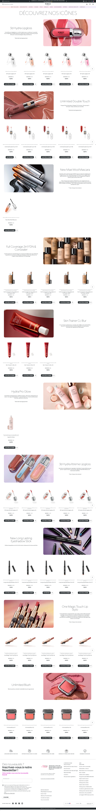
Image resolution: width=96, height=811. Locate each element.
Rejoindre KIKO (67, 772)
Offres (65, 7)
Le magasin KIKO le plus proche (86, 794)
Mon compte (82, 772)
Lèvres (31, 7)
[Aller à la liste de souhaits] (90, 4)
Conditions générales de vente (86, 788)
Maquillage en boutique (46, 791)
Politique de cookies (83, 782)
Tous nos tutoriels (45, 799)
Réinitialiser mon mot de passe (86, 770)
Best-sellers (14, 7)
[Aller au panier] (93, 4)
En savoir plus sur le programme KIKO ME (47, 778)
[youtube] (22, 803)
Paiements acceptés (83, 780)
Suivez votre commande (84, 766)
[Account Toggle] (87, 4)
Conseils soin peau (45, 797)
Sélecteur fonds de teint (46, 795)
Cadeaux (82, 7)
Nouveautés (23, 7)
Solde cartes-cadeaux (84, 774)
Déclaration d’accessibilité (85, 792)
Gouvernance (67, 768)
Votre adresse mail (6, 778)
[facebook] (16, 803)
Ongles (46, 7)
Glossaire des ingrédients (69, 776)
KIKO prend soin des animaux (70, 766)
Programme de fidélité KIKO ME (86, 776)
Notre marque (67, 764)
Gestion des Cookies (84, 784)
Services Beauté (73, 7)
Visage (36, 7)
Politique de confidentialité (9, 793)
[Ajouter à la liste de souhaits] (17, 84)
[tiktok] (19, 803)
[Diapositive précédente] (29, 1)
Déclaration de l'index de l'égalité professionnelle (75, 770)
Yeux (41, 7)
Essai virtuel (43, 793)
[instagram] (13, 803)
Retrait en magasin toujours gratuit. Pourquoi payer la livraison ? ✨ (48, 1)
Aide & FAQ (81, 764)
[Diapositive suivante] (66, 1)
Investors (66, 774)
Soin (51, 7)
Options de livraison (83, 778)
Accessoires (58, 7)
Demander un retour (84, 768)
